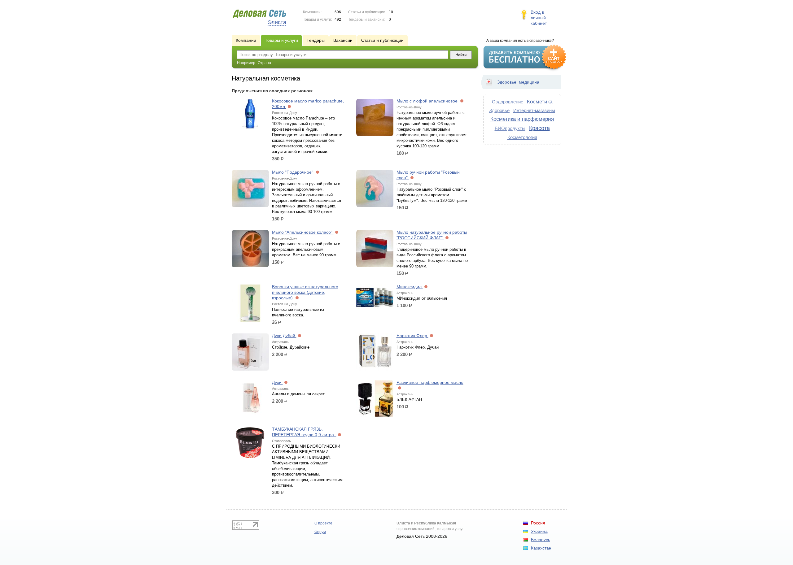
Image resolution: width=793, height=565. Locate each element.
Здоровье (499, 110)
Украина (539, 531)
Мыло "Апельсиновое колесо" (303, 232)
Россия (538, 522)
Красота (539, 128)
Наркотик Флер (412, 335)
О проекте (323, 523)
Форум (320, 532)
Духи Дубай (284, 335)
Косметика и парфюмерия (522, 119)
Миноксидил (409, 286)
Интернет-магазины (534, 110)
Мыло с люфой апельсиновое (427, 100)
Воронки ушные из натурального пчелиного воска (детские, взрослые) (305, 292)
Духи (277, 382)
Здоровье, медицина (518, 82)
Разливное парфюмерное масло (429, 382)
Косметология (522, 137)
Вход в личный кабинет (539, 18)
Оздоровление (507, 101)
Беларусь (540, 539)
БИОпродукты (510, 128)
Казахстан (541, 547)
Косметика (539, 101)
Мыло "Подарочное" (293, 172)
